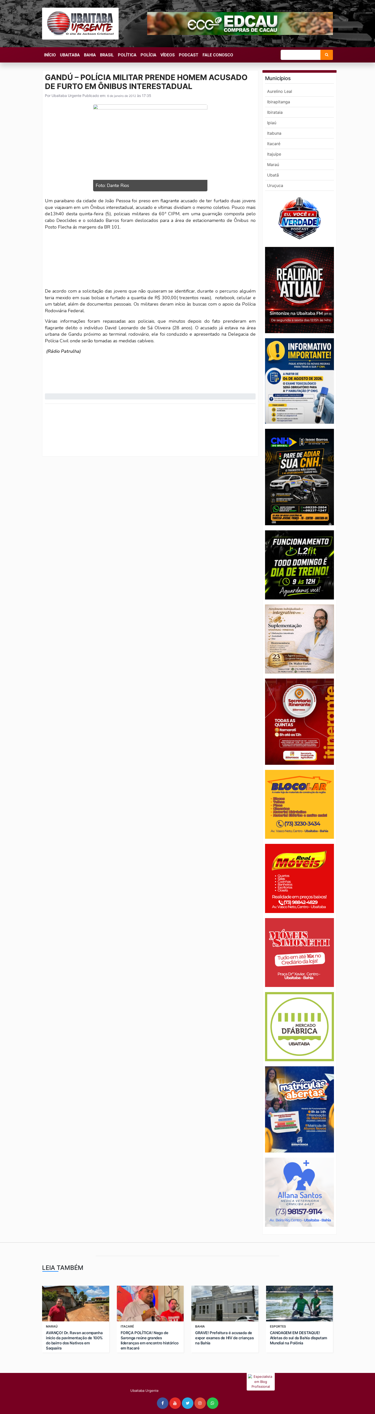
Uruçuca (275, 185)
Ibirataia (275, 112)
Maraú (273, 164)
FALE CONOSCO (218, 55)
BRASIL (107, 55)
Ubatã (273, 175)
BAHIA (90, 55)
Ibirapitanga (278, 101)
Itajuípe (274, 154)
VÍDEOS (167, 55)
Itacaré (273, 143)
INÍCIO (50, 55)
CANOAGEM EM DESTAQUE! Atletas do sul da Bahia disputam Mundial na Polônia (298, 1337)
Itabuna (274, 133)
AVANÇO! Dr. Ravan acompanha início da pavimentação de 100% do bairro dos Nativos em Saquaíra (74, 1340)
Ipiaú (271, 122)
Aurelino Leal (279, 91)
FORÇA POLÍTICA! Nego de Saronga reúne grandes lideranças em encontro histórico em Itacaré (150, 1340)
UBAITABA (70, 55)
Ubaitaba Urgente (66, 95)
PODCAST (188, 55)
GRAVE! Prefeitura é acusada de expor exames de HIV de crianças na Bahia (224, 1337)
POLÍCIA (148, 55)
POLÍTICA (127, 55)
